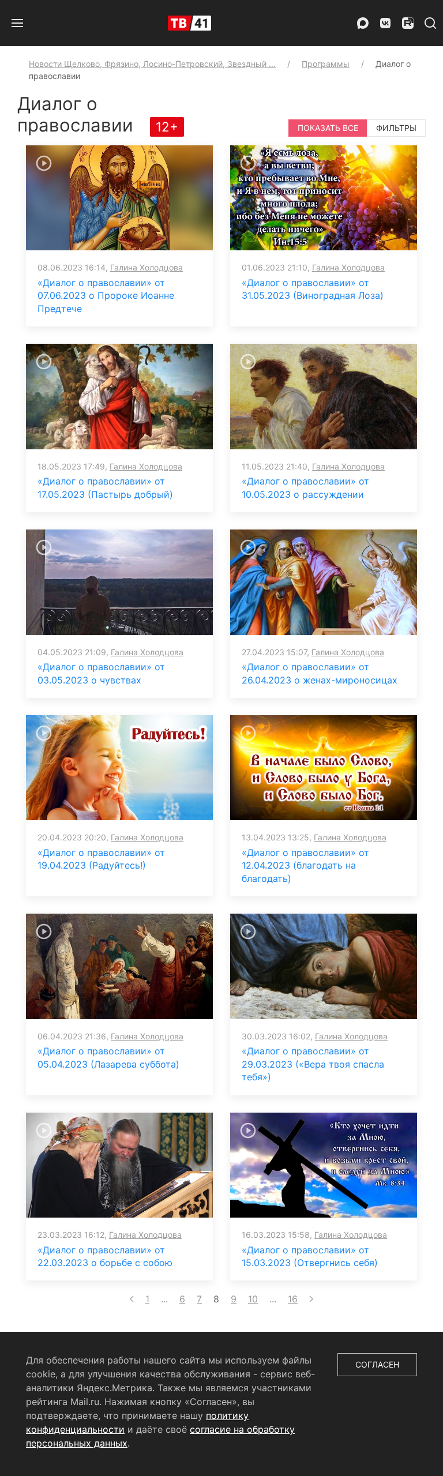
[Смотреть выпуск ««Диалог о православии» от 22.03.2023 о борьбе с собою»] (119, 1164)
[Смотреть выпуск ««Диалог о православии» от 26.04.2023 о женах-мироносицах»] (323, 581)
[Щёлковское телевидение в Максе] (363, 23)
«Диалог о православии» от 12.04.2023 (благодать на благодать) (305, 865)
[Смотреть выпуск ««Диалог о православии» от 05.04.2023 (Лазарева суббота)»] (119, 965)
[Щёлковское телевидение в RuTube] (408, 23)
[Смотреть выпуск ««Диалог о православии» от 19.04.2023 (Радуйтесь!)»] (119, 767)
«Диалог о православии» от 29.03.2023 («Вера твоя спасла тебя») (313, 1064)
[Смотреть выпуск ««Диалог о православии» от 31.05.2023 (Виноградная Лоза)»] (323, 197)
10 (253, 1299)
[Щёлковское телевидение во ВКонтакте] (385, 23)
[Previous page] (132, 1299)
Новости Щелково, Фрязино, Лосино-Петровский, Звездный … (152, 64)
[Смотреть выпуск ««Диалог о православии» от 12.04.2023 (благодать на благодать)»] (323, 767)
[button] (17, 23)
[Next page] (311, 1299)
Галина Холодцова (146, 267)
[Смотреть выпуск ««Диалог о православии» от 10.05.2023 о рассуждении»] (323, 395)
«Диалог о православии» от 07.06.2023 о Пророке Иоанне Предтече (105, 295)
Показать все (328, 128)
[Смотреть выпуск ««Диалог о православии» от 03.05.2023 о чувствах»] (119, 581)
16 (293, 1299)
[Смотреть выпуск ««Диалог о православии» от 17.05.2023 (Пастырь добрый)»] (119, 395)
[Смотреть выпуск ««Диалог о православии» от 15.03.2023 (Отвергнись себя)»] (323, 1164)
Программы (326, 64)
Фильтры (396, 128)
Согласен (377, 1364)
